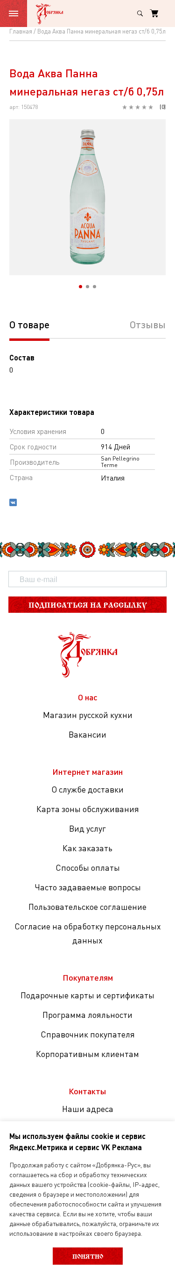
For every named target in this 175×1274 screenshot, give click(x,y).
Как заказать (87, 848)
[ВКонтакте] (13, 503)
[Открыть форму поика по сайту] (140, 13)
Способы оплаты (88, 867)
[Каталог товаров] (13, 13)
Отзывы (148, 324)
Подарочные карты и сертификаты (87, 995)
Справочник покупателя (88, 1034)
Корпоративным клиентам (87, 1054)
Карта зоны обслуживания (87, 809)
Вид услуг (87, 828)
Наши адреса (87, 1109)
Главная (20, 31)
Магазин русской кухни (88, 715)
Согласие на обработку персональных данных (87, 933)
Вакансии (87, 734)
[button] (80, 286)
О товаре (29, 324)
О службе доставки (87, 789)
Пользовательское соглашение (87, 906)
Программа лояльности (87, 1015)
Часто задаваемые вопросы (88, 887)
